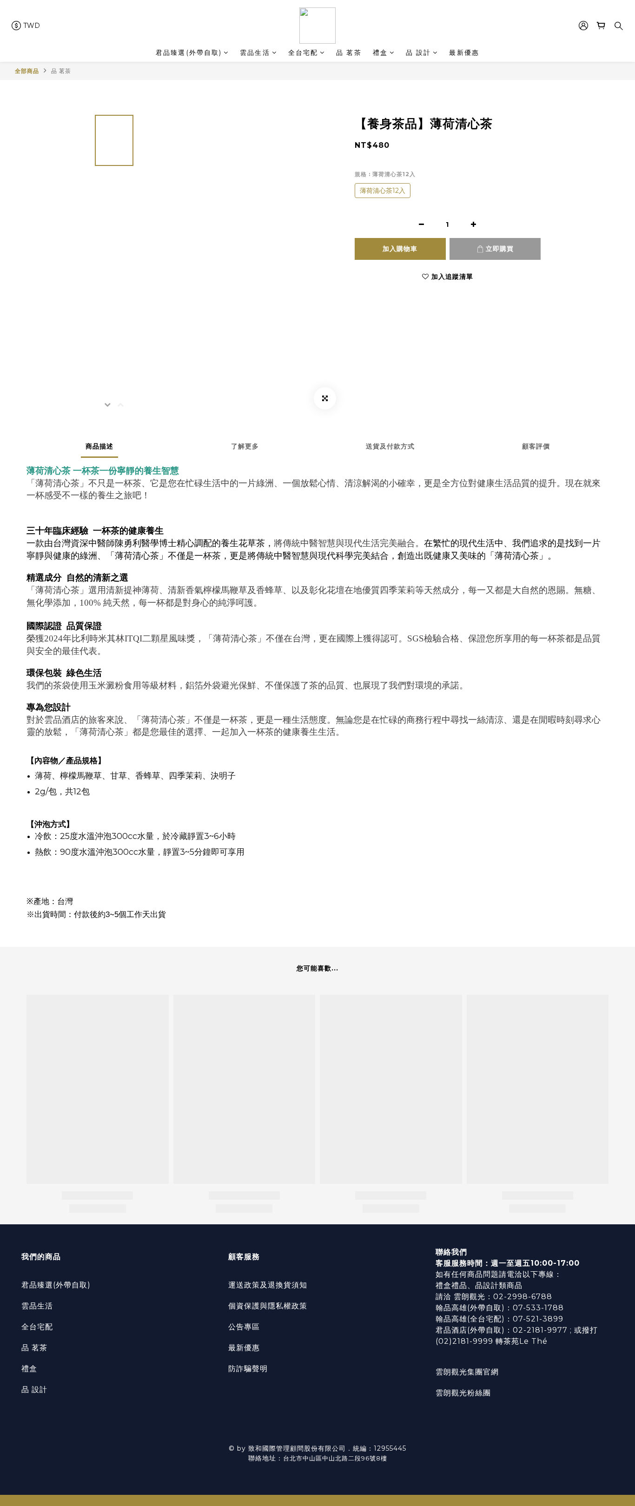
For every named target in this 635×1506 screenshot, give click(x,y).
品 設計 (418, 52)
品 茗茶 (348, 52)
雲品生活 (255, 52)
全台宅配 (303, 52)
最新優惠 (464, 52)
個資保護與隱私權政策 (267, 1305)
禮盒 (380, 52)
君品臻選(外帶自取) (189, 52)
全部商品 (27, 70)
